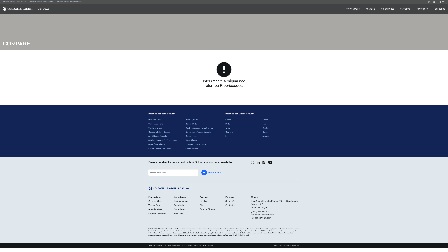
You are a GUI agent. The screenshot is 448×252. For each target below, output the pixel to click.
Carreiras (405, 9)
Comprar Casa (155, 201)
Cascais (265, 120)
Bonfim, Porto (191, 124)
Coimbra (229, 132)
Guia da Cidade (207, 209)
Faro (264, 124)
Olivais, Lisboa (192, 148)
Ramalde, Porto (154, 120)
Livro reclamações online (191, 245)
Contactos (230, 205)
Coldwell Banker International (14, 2)
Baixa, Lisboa (191, 140)
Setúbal (265, 128)
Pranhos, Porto (192, 120)
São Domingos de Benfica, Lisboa (162, 140)
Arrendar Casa (155, 209)
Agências (370, 9)
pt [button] (442, 2)
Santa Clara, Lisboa (156, 144)
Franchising (423, 9)
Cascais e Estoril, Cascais (159, 132)
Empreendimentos (157, 213)
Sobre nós (230, 201)
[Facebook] (263, 163)
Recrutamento (180, 201)
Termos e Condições (155, 245)
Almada (265, 136)
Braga (265, 132)
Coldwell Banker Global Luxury (41, 2)
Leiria (227, 136)
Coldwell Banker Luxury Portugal (69, 2)
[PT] (26, 8)
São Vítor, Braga (155, 128)
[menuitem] (15, 2)
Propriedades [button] (353, 9)
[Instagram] (252, 163)
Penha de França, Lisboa (196, 144)
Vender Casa (154, 205)
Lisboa (228, 120)
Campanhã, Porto (155, 124)
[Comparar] (434, 2)
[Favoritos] (429, 2)
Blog (202, 205)
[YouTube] (270, 163)
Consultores (387, 9)
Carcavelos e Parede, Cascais (198, 132)
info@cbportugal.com (261, 218)
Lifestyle (204, 201)
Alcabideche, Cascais (157, 136)
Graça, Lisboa (191, 136)
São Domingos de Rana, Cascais (199, 128)
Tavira (227, 128)
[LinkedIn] (258, 163)
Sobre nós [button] (440, 9)
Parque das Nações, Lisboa (159, 148)
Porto (227, 124)
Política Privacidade (172, 245)
